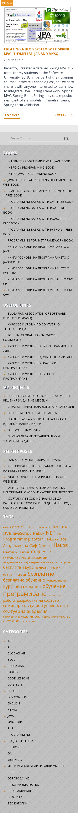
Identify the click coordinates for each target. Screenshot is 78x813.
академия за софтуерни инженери (30, 562)
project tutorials (22, 741)
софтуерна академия (25, 611)
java (10, 716)
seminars (14, 760)
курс (8, 586)
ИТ (50, 546)
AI (8, 647)
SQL (64, 539)
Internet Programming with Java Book (38, 161)
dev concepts (18, 697)
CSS (31, 527)
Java (7, 533)
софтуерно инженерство (53, 616)
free (56, 527)
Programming (16, 539)
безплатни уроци (14, 575)
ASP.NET (14, 527)
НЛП (10, 772)
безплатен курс (18, 567)
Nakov (38, 533)
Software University (23, 430)
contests (15, 685)
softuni (38, 539)
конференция (56, 580)
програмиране (25, 593)
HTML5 (12, 710)
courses (14, 691)
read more (12, 115)
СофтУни (41, 551)
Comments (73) (64, 115)
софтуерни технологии (18, 616)
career (12, 672)
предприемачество (23, 785)
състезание (11, 621)
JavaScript (22, 533)
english (13, 703)
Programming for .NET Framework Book (40, 240)
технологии (29, 621)
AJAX (5, 527)
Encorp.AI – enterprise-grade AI (32, 413)
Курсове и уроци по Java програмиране (40, 357)
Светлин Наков (16, 552)
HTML (65, 527)
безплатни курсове (47, 568)
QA (9, 753)
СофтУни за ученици (16, 558)
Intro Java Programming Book (31, 174)
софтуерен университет (45, 605)
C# (24, 526)
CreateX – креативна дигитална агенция (40, 407)
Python (13, 747)
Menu (7, 3)
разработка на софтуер (38, 600)
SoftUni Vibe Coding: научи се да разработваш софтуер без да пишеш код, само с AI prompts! (37, 503)
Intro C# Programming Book (30, 167)
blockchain (16, 653)
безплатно (41, 573)
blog (11, 660)
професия (54, 595)
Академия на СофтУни (25, 545)
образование (28, 586)
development (43, 527)
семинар (11, 605)
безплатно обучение (24, 580)
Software (52, 539)
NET (51, 532)
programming (18, 735)
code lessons (18, 678)
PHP (60, 533)
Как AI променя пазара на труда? (34, 460)
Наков (61, 545)
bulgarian (15, 666)
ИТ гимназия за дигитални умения (36, 766)
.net (10, 641)
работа (9, 600)
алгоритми (65, 562)
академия (41, 557)
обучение (54, 586)
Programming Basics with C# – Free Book (40, 202)
